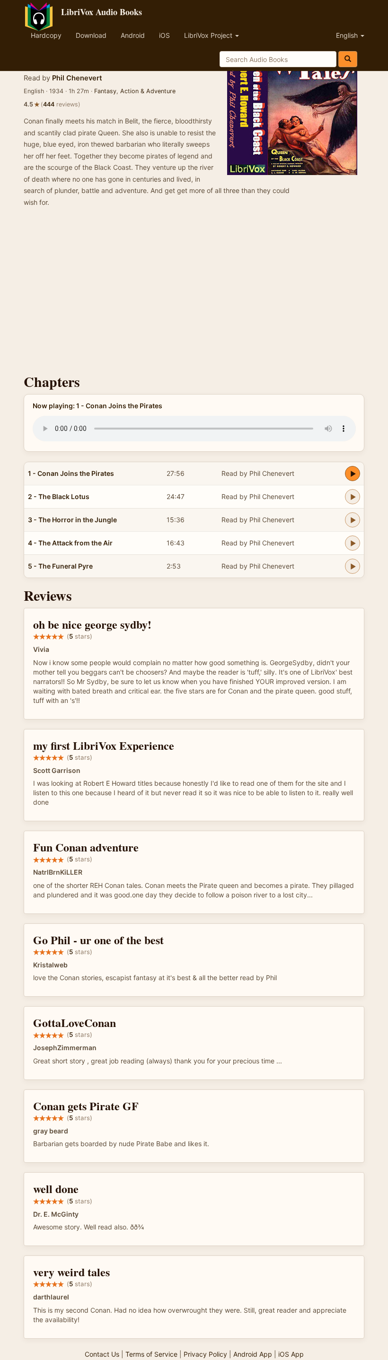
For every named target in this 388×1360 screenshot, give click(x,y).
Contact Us (102, 1354)
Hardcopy (46, 35)
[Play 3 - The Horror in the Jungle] (352, 519)
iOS (164, 35)
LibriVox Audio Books (101, 12)
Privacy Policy (205, 1354)
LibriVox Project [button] (209, 35)
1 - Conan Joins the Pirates (71, 473)
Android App (252, 1354)
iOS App (291, 1354)
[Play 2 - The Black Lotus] (352, 496)
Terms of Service (151, 1354)
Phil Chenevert (77, 78)
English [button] (348, 35)
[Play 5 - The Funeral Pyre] (352, 566)
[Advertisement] (194, 293)
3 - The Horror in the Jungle (72, 520)
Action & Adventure (148, 91)
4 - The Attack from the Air (70, 543)
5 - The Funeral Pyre (60, 566)
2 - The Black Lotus (58, 496)
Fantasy (105, 91)
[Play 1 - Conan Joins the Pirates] (352, 473)
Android (133, 35)
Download (91, 35)
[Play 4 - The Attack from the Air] (352, 543)
